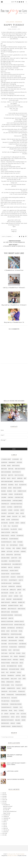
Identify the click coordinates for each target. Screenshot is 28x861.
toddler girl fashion (15, 704)
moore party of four (7, 624)
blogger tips (22, 484)
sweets (24, 688)
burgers (3, 491)
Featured (20, 542)
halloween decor (6, 564)
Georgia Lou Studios (12, 855)
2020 (3, 793)
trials (15, 710)
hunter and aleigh (6, 583)
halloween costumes (14, 561)
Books (10, 487)
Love (21, 596)
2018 (3, 796)
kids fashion (4, 592)
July (4, 821)
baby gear (4, 468)
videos (12, 717)
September (6, 818)
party (9, 650)
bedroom (19, 478)
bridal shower (17, 487)
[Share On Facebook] (21, 236)
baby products (16, 472)
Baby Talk (4, 475)
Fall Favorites (5, 529)
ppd (11, 656)
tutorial (21, 710)
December (6, 804)
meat (21, 605)
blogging (4, 487)
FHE (7, 545)
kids (24, 589)
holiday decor (5, 573)
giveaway (23, 551)
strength (17, 682)
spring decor (9, 682)
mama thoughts (5, 602)
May (4, 825)
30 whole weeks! (7, 808)
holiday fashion (15, 573)
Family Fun (14, 532)
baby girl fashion (20, 468)
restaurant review (14, 669)
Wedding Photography (7, 720)
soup (19, 678)
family (20, 529)
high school (4, 570)
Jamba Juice (13, 589)
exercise (23, 522)
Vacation (23, 713)
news (16, 637)
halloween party (17, 564)
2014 (3, 803)
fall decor (15, 526)
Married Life (21, 602)
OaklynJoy (4, 640)
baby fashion (15, 465)
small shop (14, 678)
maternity (4, 605)
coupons (16, 510)
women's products (17, 726)
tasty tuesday (13, 691)
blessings (10, 484)
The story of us (5, 697)
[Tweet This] (19, 236)
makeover (8, 599)
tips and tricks (5, 701)
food (2, 548)
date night (11, 513)
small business (5, 678)
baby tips (10, 475)
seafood (3, 675)
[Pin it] (25, 236)
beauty (14, 478)
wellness (17, 720)
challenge (4, 494)
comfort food (18, 507)
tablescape (4, 691)
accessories (15, 459)
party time (12, 653)
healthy (10, 567)
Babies (9, 465)
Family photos (5, 535)
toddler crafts (15, 701)
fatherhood (20, 535)
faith (5, 526)
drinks (3, 519)
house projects (13, 580)
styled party (19, 685)
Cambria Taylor (22, 491)
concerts (3, 510)
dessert (3, 516)
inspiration (12, 586)
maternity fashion (13, 605)
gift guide (9, 551)
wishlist (13, 723)
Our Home (4, 643)
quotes (3, 666)
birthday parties (18, 481)
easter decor (14, 519)
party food (16, 650)
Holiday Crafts (14, 570)
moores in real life (19, 624)
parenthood (21, 647)
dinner (9, 516)
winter (23, 720)
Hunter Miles (16, 583)
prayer (16, 656)
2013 (3, 833)
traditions (4, 710)
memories (3, 608)
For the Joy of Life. (11, 854)
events (17, 522)
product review (5, 662)
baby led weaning (6, 472)
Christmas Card (19, 497)
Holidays (13, 577)
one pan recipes (13, 640)
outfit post (4, 647)
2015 (3, 801)
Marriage (14, 602)
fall (9, 526)
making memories (17, 599)
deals (17, 513)
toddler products (6, 707)
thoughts (18, 21)
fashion (13, 535)
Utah (17, 713)
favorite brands (13, 538)
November (6, 814)
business (9, 491)
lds (16, 592)
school (19, 672)
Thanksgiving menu (20, 694)
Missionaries (14, 612)
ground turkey (5, 557)
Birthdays (4, 484)
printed (22, 659)
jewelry (19, 589)
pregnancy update (6, 659)
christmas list (5, 503)
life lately (10, 21)
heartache (17, 567)
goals (3, 554)
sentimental (11, 675)
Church (3, 507)
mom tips (11, 618)
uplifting (12, 713)
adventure (4, 462)
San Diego (12, 672)
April (4, 826)
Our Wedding (22, 643)
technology (21, 691)
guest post (14, 557)
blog (16, 484)
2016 (3, 799)
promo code (14, 662)
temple (3, 694)
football (8, 548)
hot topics (4, 580)
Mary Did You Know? (7, 806)
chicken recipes (18, 494)
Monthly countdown (7, 621)
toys (21, 707)
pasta (23, 653)
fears (14, 542)
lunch (3, 599)
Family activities (5, 532)
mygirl (20, 631)
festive (3, 545)
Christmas (10, 497)
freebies (18, 548)
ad (21, 459)
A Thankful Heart (6, 459)
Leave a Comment (6, 236)
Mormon (3, 627)
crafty (22, 510)
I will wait (4, 586)
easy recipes (4, 522)
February (5, 830)
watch (18, 717)
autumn (3, 465)
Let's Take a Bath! (12, 771)
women (18, 723)
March (5, 828)
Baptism (3, 478)
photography (5, 656)
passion (18, 653)
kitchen (12, 592)
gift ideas (16, 551)
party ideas (4, 653)
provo (21, 662)
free (14, 548)
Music (8, 631)
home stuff (20, 577)
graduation (9, 554)
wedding (23, 717)
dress (23, 516)
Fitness (21, 545)
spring (3, 682)
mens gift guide (5, 612)
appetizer (19, 462)
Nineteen (22, 637)
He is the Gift (6, 809)
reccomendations (12, 666)
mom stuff (4, 618)
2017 (3, 798)
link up (10, 596)
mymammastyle (5, 634)
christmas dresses (6, 500)
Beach (8, 478)
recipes (20, 666)
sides (23, 675)
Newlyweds (11, 637)
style (12, 685)
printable (15, 659)
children (3, 497)
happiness (4, 567)
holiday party (5, 577)
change (11, 494)
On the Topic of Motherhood (9, 811)
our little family (12, 643)
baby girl (10, 468)
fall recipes (14, 529)
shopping (18, 675)
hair (20, 557)
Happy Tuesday (6, 813)
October (5, 816)
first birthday (14, 545)
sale (7, 672)
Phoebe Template (20, 854)
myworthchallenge (16, 634)
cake (14, 491)
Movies (3, 631)
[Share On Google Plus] (23, 236)
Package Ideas (13, 647)
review (22, 669)
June (4, 823)
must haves (14, 631)
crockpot (4, 513)
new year (3, 637)
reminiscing (4, 669)
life (20, 592)
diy (20, 516)
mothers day (19, 627)
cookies (10, 510)
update (6, 713)
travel (10, 710)
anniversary (12, 462)
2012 (3, 835)
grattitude (17, 554)
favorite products (6, 542)
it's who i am (4, 589)
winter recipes (5, 723)
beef (25, 478)
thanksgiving (10, 694)
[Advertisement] (14, 382)
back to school (19, 475)
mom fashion (18, 615)
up (2, 713)
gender (3, 551)
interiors (18, 586)
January (5, 831)
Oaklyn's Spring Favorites (15, 779)
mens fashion (21, 608)
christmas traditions (16, 503)
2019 (3, 794)
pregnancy (22, 656)
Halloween (4, 561)
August (5, 820)
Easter (8, 519)
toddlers (15, 707)
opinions (21, 640)
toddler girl (4, 704)
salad (2, 672)
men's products (12, 608)
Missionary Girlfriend (7, 615)
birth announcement (7, 481)
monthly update (19, 621)
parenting (4, 650)
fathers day (4, 538)
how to (21, 580)
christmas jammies (17, 500)
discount (14, 516)
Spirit (24, 678)
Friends (24, 548)
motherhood (11, 627)
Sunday (19, 688)
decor (22, 513)
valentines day (5, 717)
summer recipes (11, 688)
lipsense (16, 596)
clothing (9, 507)
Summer (3, 688)
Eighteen (11, 522)
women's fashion (5, 726)
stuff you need (5, 685)
